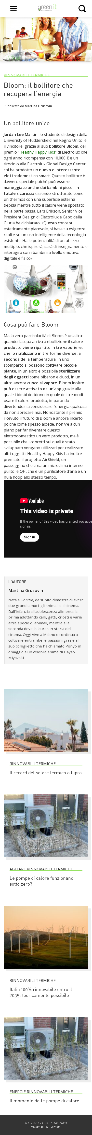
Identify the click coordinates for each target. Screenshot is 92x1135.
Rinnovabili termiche (27, 75)
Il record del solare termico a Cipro (46, 773)
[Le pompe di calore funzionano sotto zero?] (46, 859)
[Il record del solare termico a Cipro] (46, 754)
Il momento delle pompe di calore (44, 1101)
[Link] (46, 315)
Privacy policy (39, 1126)
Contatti (56, 1126)
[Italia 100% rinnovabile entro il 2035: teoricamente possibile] (46, 971)
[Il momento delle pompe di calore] (46, 1082)
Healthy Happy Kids (37, 152)
